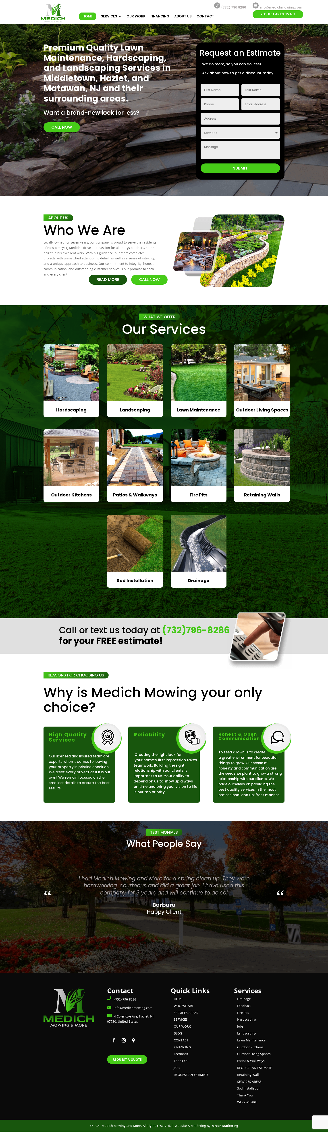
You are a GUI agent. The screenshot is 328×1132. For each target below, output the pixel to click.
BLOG (178, 1033)
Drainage (244, 999)
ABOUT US (183, 17)
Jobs (177, 1068)
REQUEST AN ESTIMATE (277, 14)
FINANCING (159, 17)
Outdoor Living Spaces (254, 1054)
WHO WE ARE (184, 1006)
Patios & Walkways (251, 1061)
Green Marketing (225, 1126)
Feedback (181, 1054)
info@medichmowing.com (133, 1008)
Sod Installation (248, 1088)
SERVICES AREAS (186, 1013)
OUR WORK (136, 17)
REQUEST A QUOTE (127, 1059)
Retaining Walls (248, 1075)
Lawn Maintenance (251, 1040)
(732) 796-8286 (125, 999)
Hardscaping (246, 1019)
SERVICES (109, 17)
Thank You (181, 1061)
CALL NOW (61, 127)
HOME (88, 16)
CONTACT (205, 17)
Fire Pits (243, 1013)
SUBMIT (240, 168)
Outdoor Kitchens (250, 1047)
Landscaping (246, 1033)
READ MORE (108, 279)
